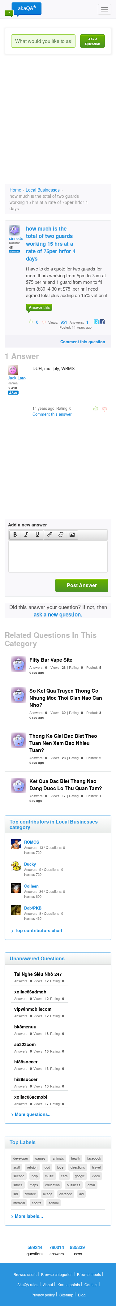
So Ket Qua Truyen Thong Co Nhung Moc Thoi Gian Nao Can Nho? (65, 697)
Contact (90, 1284)
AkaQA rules (27, 1284)
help (35, 1175)
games (40, 1158)
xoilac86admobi (31, 991)
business (73, 1184)
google (80, 1175)
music (49, 1175)
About (48, 1284)
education (52, 1184)
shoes (18, 1184)
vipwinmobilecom (32, 1009)
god (47, 1167)
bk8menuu (25, 1026)
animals (58, 1158)
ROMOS (31, 842)
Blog (82, 1294)
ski (15, 1193)
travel (96, 1167)
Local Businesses (43, 190)
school (53, 1202)
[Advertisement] (58, 125)
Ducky (30, 864)
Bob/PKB (32, 908)
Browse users (25, 1274)
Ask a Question (92, 41)
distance (65, 1193)
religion (32, 1167)
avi (81, 1193)
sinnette (16, 238)
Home (15, 190)
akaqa (47, 1193)
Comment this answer (51, 414)
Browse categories (56, 1274)
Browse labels (89, 1274)
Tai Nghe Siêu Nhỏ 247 (38, 974)
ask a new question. (58, 614)
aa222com (25, 1044)
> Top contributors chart (36, 930)
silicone (18, 1175)
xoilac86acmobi (30, 1097)
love (60, 1167)
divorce (30, 1193)
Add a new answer (27, 524)
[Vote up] (31, 321)
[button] (15, 535)
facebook (94, 1158)
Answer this (39, 307)
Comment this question (82, 341)
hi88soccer (25, 1061)
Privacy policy (43, 1294)
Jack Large (18, 378)
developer (20, 1158)
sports (36, 1202)
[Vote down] (43, 321)
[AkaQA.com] (23, 9)
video (96, 1175)
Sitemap (66, 1294)
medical (19, 1202)
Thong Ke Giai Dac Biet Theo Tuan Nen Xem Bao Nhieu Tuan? (63, 743)
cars (64, 1175)
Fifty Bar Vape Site (50, 659)
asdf (16, 1167)
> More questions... (31, 1114)
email (91, 1184)
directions (78, 1167)
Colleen (31, 886)
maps (34, 1184)
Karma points (69, 1284)
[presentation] (15, 535)
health (75, 1158)
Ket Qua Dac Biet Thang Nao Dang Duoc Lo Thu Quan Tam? (65, 784)
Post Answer (82, 585)
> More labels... (27, 1216)
